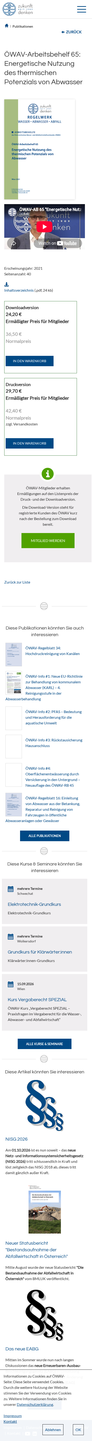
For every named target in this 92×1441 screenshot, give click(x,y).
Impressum (13, 1415)
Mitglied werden (48, 540)
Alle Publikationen (45, 836)
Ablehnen (53, 1429)
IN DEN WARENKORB (29, 361)
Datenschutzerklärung (35, 1404)
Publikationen (23, 26)
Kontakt (10, 1421)
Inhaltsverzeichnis (19, 290)
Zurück (74, 31)
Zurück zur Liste (17, 582)
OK (78, 1429)
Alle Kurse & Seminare (44, 1044)
